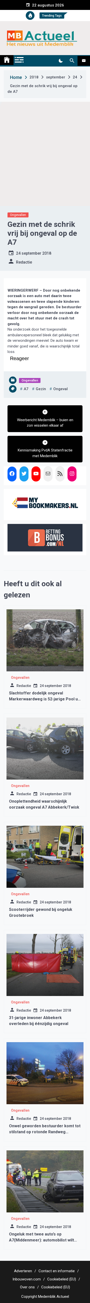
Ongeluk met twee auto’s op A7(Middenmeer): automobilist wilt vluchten (41, 1240)
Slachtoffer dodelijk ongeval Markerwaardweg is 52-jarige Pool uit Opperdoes (44, 699)
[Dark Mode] (60, 61)
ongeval (60, 389)
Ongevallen (18, 215)
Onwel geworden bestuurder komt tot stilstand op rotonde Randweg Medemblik (44, 1132)
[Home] (7, 60)
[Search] (72, 61)
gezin (41, 389)
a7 (26, 389)
